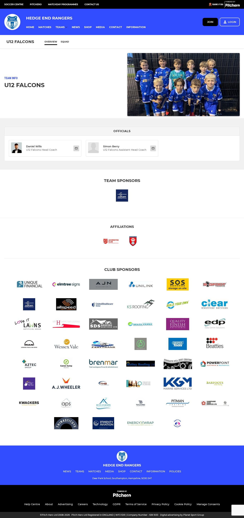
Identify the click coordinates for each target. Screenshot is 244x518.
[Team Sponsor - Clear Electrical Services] (215, 305)
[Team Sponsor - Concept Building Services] (122, 196)
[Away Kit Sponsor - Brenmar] (103, 364)
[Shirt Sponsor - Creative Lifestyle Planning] (140, 384)
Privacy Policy (160, 504)
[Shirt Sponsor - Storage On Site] (177, 285)
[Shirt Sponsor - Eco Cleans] (103, 404)
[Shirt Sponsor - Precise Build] (140, 344)
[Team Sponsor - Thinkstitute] (66, 424)
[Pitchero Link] (232, 6)
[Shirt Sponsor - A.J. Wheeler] (66, 384)
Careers (83, 504)
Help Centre (32, 504)
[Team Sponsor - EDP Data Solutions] (215, 324)
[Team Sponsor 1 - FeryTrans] (103, 344)
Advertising (65, 504)
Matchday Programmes (63, 4)
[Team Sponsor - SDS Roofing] (103, 324)
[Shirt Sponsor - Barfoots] (215, 384)
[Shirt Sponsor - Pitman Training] (177, 404)
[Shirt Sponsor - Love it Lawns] (29, 324)
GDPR (116, 504)
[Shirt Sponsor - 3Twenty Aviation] (103, 424)
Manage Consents (208, 504)
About (49, 504)
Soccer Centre (13, 4)
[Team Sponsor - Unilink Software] (140, 285)
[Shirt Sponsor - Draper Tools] (177, 344)
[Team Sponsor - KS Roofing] (140, 305)
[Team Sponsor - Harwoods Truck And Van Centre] (29, 344)
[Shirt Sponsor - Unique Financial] (29, 285)
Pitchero (36, 4)
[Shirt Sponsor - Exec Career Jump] (66, 364)
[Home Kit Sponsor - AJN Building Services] (103, 285)
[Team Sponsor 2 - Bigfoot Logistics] (215, 285)
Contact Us (91, 4)
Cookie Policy (183, 504)
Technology (100, 504)
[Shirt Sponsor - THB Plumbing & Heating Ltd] (103, 384)
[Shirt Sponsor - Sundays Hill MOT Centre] (177, 364)
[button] (30, 27)
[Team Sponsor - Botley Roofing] (140, 364)
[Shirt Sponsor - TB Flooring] (140, 404)
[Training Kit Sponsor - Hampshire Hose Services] (215, 404)
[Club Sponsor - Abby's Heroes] (29, 384)
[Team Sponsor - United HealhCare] (103, 305)
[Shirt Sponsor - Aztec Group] (29, 364)
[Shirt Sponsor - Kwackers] (29, 404)
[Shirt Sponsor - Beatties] (215, 344)
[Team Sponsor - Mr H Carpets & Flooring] (66, 324)
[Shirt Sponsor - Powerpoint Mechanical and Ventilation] (215, 364)
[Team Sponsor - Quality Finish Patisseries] (177, 324)
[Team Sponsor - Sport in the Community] (177, 424)
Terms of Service (136, 504)
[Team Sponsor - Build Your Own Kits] (177, 305)
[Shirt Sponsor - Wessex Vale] (66, 344)
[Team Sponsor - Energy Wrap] (140, 424)
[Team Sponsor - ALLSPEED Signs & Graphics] (66, 305)
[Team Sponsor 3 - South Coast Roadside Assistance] (140, 324)
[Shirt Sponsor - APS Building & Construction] (66, 404)
